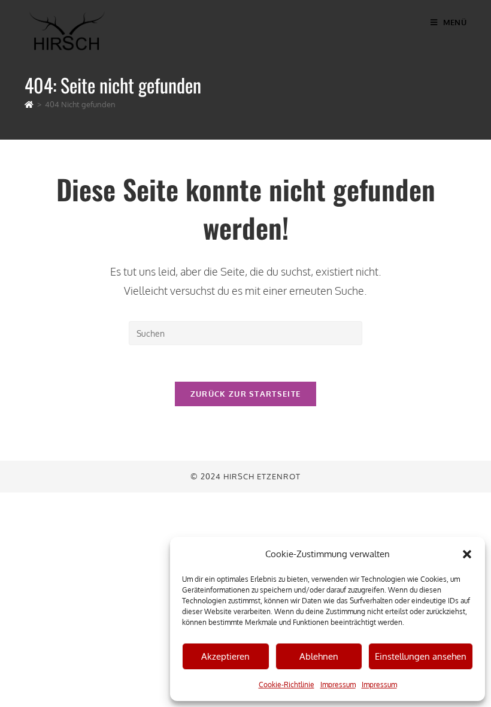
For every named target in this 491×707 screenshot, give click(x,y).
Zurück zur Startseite (245, 393)
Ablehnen (318, 656)
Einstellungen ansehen (420, 656)
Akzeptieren (225, 656)
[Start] (29, 104)
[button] (467, 554)
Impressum (338, 684)
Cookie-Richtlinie (286, 684)
